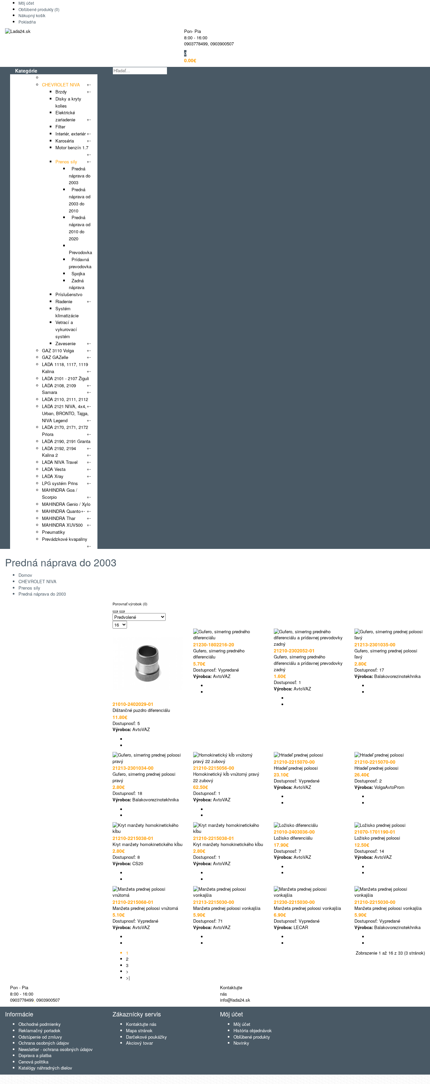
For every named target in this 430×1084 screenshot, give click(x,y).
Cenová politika (33, 1061)
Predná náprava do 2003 (79, 175)
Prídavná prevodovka (80, 263)
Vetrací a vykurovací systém (66, 329)
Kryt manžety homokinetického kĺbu (147, 844)
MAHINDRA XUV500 (62, 525)
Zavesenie (65, 343)
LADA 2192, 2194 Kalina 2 (59, 451)
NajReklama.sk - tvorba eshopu (64, 1077)
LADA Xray (52, 476)
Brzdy (61, 91)
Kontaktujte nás (141, 1024)
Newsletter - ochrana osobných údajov (55, 1049)
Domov (25, 575)
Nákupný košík (31, 15)
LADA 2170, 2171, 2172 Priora (65, 430)
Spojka (77, 273)
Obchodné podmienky (39, 1024)
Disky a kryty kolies (68, 102)
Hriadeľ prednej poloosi (296, 768)
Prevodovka (80, 249)
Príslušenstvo (68, 294)
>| (128, 977)
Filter (60, 126)
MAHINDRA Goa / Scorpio (59, 493)
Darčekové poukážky (146, 1037)
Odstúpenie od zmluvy (40, 1037)
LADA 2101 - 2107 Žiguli (65, 378)
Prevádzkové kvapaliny (64, 539)
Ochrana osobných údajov (43, 1043)
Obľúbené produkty (251, 1037)
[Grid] (115, 611)
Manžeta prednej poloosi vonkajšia (226, 908)
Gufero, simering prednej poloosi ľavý (385, 653)
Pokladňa (27, 22)
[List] (122, 611)
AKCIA (48, 77)
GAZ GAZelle (55, 357)
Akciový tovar (139, 1043)
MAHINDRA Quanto (61, 511)
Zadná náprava (76, 284)
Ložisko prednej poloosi (377, 838)
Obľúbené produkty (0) (38, 9)
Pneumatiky (53, 532)
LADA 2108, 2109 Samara (59, 389)
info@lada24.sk (235, 1000)
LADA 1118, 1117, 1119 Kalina (65, 367)
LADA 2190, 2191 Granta (66, 441)
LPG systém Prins (60, 483)
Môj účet (26, 3)
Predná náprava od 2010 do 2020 (79, 227)
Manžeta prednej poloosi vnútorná (145, 908)
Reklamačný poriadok (39, 1030)
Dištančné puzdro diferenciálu (141, 710)
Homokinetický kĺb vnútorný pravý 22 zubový (226, 777)
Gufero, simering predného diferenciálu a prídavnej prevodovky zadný (308, 662)
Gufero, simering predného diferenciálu (219, 653)
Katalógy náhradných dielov (45, 1068)
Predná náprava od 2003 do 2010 (79, 199)
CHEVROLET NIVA (61, 84)
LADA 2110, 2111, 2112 (65, 399)
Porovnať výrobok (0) (130, 603)
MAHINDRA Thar (58, 518)
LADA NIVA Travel (60, 462)
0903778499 (196, 43)
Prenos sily (66, 161)
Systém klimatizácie (67, 312)
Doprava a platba (34, 1055)
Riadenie (63, 301)
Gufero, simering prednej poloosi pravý (144, 777)
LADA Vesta (54, 469)
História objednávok (252, 1030)
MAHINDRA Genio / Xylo (66, 504)
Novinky (241, 1043)
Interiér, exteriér (70, 133)
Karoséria (64, 140)
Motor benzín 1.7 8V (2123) (71, 151)
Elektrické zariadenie (65, 116)
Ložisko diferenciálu (293, 838)
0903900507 (222, 43)
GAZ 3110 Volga (58, 350)
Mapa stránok (139, 1030)
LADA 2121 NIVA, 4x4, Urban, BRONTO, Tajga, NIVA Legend (65, 413)
